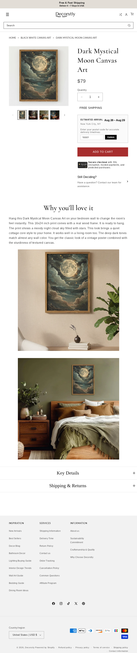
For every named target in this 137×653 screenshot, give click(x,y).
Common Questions (50, 575)
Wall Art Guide (16, 575)
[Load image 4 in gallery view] (54, 115)
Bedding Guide (16, 583)
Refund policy (65, 647)
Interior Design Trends (20, 568)
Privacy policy (82, 647)
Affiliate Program (48, 583)
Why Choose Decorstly (81, 557)
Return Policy (46, 546)
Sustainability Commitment (77, 540)
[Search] (129, 25)
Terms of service (101, 647)
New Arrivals (15, 531)
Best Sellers (15, 538)
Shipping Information (50, 531)
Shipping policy (120, 647)
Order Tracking (47, 561)
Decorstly (29, 647)
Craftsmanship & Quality (82, 549)
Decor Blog (14, 546)
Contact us (45, 553)
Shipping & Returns (67, 485)
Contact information (118, 651)
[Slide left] (13, 115)
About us (74, 531)
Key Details (68, 473)
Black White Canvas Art (36, 38)
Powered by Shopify (45, 647)
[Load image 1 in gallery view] (22, 115)
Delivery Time (47, 538)
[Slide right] (64, 115)
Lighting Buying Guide (20, 561)
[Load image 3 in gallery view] (44, 115)
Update (111, 137)
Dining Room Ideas (18, 590)
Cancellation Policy (49, 568)
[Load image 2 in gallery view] (33, 115)
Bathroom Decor (17, 553)
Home (12, 38)
